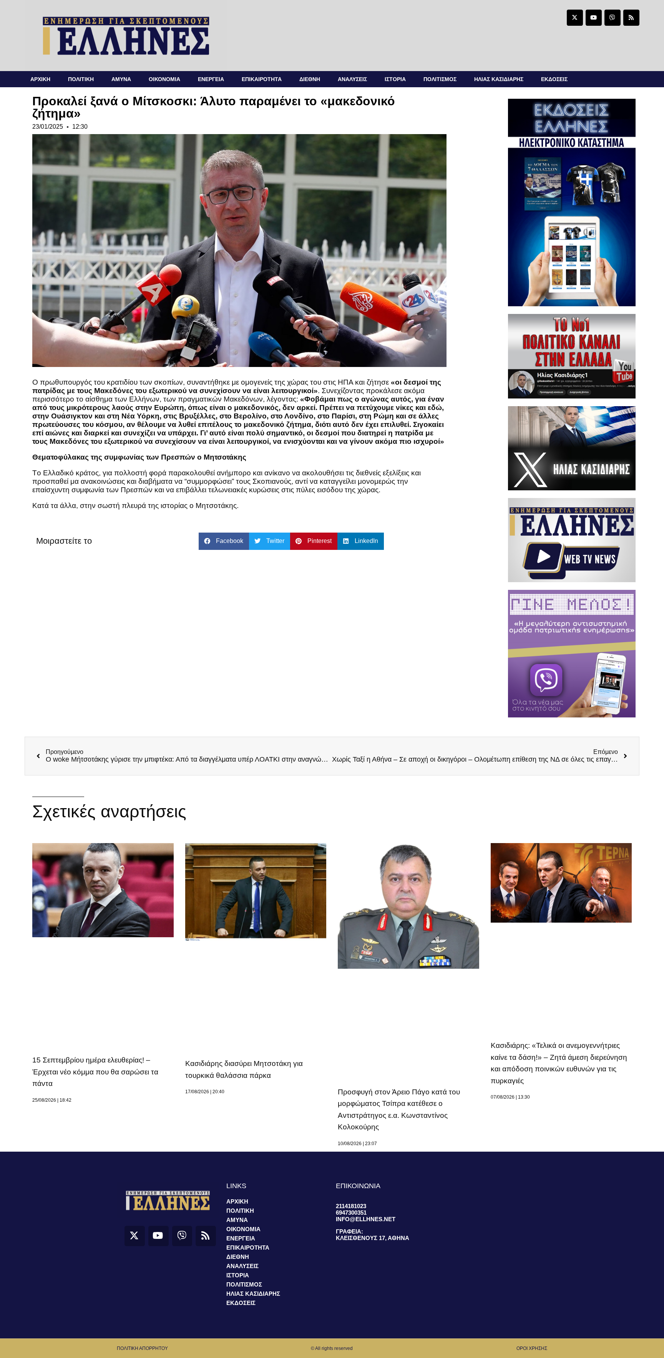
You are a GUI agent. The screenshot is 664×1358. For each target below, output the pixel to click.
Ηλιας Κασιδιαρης (498, 79)
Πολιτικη (81, 79)
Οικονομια (164, 79)
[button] (224, 541)
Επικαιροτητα (262, 79)
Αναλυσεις (352, 79)
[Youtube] (594, 18)
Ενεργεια (211, 79)
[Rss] (631, 18)
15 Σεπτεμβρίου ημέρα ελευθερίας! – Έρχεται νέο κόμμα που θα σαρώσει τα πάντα (95, 1071)
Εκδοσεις (554, 79)
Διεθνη (309, 79)
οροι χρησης (531, 1348)
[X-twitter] (575, 18)
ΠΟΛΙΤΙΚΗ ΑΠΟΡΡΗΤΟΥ (142, 1348)
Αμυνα (121, 79)
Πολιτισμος (439, 79)
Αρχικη (40, 79)
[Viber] (612, 18)
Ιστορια (395, 79)
